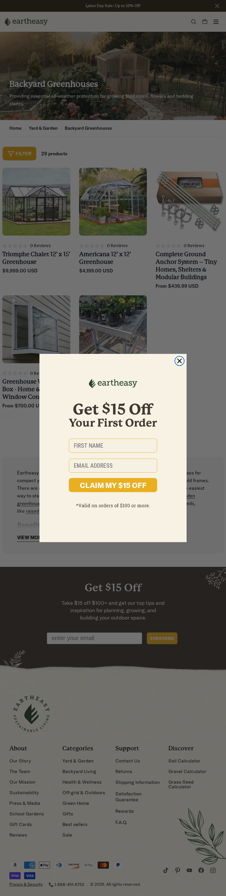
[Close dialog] (179, 361)
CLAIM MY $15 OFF (113, 485)
